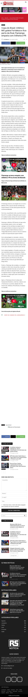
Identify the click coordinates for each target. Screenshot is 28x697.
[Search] (25, 515)
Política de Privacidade (14, 695)
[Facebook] (8, 679)
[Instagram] (14, 679)
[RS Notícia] (2, 39)
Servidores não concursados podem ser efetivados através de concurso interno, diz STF (17, 595)
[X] (19, 679)
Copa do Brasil (8, 425)
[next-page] (5, 472)
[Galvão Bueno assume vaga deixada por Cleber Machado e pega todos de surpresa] (5, 611)
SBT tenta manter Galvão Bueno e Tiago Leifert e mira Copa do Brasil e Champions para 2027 (18, 457)
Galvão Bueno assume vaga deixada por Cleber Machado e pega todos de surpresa (17, 611)
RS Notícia (6, 39)
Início (2, 18)
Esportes (6, 18)
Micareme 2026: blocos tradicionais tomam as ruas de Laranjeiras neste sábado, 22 (17, 526)
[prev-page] (2, 472)
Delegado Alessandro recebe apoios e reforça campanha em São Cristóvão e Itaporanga (17, 550)
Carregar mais (14, 555)
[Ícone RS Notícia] (8, 3)
